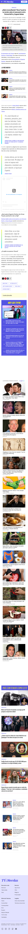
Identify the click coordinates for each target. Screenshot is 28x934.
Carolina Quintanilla (16, 24)
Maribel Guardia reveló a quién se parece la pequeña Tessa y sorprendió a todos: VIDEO (17, 96)
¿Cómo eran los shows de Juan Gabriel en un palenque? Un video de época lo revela (13, 736)
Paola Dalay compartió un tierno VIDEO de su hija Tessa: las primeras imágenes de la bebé (18, 72)
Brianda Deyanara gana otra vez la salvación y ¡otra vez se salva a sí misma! (15, 337)
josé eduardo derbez (7, 286)
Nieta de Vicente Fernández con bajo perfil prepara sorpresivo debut (13, 710)
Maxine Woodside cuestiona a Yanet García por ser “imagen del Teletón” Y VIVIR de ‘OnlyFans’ (19, 845)
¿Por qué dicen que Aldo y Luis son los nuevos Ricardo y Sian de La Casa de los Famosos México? (19, 831)
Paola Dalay (17, 286)
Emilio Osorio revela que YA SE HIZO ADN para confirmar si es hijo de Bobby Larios (13, 762)
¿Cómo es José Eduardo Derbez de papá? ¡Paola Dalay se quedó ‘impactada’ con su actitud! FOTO (17, 89)
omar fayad (4, 283)
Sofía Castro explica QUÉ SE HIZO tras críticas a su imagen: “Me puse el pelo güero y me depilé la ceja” (19, 803)
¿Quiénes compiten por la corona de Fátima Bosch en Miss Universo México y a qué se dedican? (15, 330)
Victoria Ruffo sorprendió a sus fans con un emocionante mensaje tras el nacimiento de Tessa (17, 81)
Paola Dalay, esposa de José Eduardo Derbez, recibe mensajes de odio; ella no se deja (15, 322)
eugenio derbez (6, 289)
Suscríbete (24, 1)
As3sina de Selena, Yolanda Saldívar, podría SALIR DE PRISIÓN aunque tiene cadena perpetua (19, 817)
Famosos (14, 7)
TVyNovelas (15, 836)
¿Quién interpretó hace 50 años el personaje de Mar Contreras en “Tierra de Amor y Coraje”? (15, 352)
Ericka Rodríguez (15, 808)
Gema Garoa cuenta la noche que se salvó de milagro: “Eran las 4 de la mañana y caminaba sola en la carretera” (14, 789)
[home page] (8, 2)
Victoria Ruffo (13, 283)
